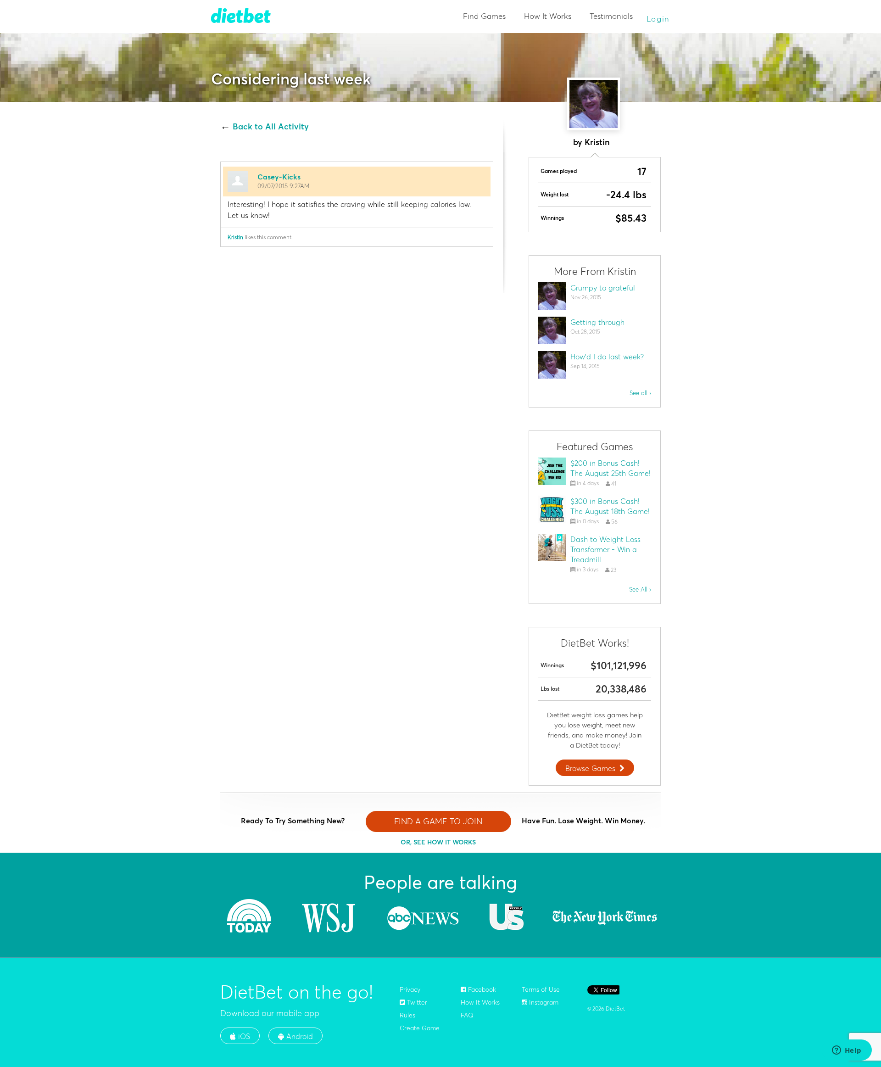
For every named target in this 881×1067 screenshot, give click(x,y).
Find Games (484, 16)
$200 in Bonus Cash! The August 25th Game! (610, 468)
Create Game (420, 1028)
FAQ (467, 1015)
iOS (243, 1036)
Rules (407, 1015)
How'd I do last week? (607, 356)
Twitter (416, 1002)
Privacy (410, 989)
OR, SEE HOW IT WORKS (438, 842)
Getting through (597, 322)
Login (658, 18)
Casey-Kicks (279, 176)
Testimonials (611, 16)
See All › (640, 589)
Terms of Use (541, 989)
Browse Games (590, 768)
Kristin (235, 237)
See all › (640, 393)
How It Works (547, 16)
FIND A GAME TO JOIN (438, 821)
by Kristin (591, 142)
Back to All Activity (271, 127)
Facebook (481, 989)
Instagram (542, 1002)
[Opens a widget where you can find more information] (846, 1050)
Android (298, 1036)
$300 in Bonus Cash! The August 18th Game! (610, 506)
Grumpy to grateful (602, 287)
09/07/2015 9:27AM (283, 186)
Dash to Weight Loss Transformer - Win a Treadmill (605, 549)
